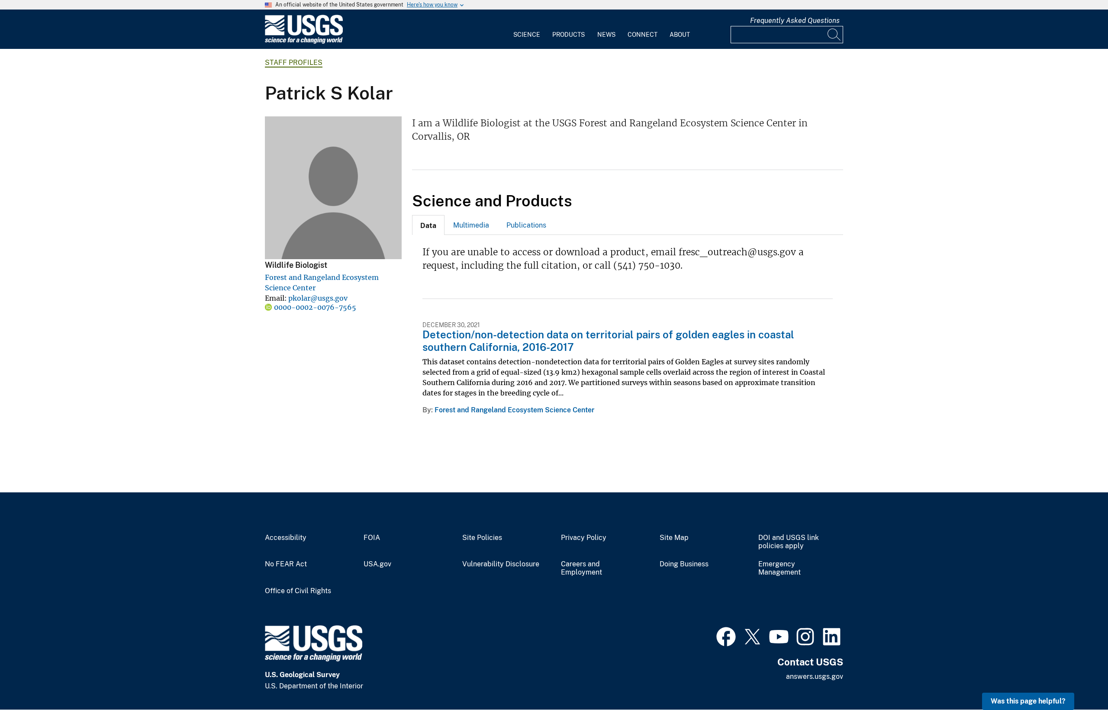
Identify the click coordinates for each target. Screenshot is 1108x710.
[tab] (428, 225)
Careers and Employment (581, 568)
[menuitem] (526, 29)
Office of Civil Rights (298, 591)
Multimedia (471, 225)
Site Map (674, 538)
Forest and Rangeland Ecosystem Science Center (514, 410)
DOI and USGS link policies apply (788, 542)
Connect (642, 34)
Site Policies (482, 538)
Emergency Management (779, 568)
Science (526, 34)
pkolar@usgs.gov (318, 298)
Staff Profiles (293, 62)
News (606, 34)
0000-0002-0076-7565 (315, 307)
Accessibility (285, 538)
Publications (526, 225)
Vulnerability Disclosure (500, 564)
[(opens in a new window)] (726, 635)
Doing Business (684, 564)
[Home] (304, 42)
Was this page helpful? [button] (1028, 701)
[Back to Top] (1077, 679)
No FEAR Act (286, 564)
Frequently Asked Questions (795, 20)
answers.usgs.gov (814, 676)
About (680, 34)
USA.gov (377, 564)
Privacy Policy (583, 538)
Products (568, 34)
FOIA (372, 538)
